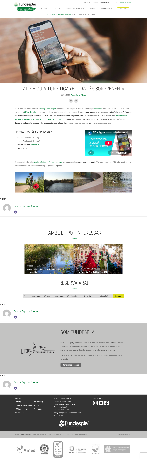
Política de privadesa (39, 434)
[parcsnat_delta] (117, 192)
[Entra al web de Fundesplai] (73, 426)
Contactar (38, 409)
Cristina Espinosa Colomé (26, 206)
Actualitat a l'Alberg (64, 14)
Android (34, 145)
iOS (39, 145)
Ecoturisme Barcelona (75, 9)
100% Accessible (21, 409)
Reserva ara (123, 9)
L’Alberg (43, 9)
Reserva (118, 296)
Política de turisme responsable (77, 434)
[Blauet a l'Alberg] (88, 192)
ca (115, 2)
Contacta (95, 2)
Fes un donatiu (104, 2)
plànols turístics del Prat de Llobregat (47, 162)
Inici (48, 14)
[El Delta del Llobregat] (59, 192)
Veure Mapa (58, 415)
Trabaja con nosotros (123, 434)
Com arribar (106, 9)
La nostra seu (86, 2)
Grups (93, 9)
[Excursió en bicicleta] (29, 192)
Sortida (50, 296)
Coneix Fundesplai (125, 2)
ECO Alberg (38, 402)
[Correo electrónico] (15, 212)
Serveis (57, 9)
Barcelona (98, 109)
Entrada (27, 296)
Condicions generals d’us (56, 434)
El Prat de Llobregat (32, 112)
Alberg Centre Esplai (48, 109)
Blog (53, 14)
